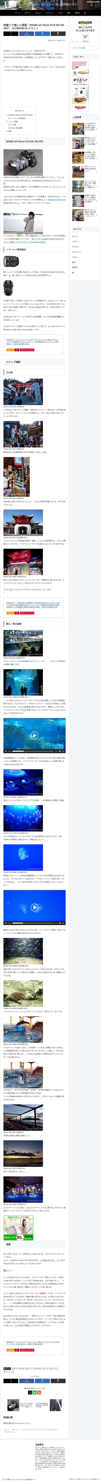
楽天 (17, 350)
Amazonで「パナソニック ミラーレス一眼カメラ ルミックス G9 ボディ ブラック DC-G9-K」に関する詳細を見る (33, 1343)
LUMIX (22, 1368)
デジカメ (8, 1368)
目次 (17, 111)
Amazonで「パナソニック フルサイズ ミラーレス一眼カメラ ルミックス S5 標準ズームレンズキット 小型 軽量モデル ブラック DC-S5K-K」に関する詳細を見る (32, 342)
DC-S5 (16, 1368)
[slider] (33, 751)
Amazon (10, 350)
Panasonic (39, 1368)
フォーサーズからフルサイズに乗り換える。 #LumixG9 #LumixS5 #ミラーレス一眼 (33, 180)
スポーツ (75, 241)
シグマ (47, 1368)
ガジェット (76, 252)
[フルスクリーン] (63, 751)
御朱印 (75, 267)
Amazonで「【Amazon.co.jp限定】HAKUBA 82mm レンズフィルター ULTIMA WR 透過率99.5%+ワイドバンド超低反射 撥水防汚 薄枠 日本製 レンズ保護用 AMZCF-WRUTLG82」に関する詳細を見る (33, 605)
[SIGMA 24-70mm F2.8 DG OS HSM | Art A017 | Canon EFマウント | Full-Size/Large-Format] (34, 261)
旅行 (74, 262)
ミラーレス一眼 (10, 1371)
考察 (9, 131)
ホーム (75, 236)
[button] (58, 33)
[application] (34, 735)
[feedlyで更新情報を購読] (34, 1392)
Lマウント (30, 1368)
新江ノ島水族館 (17, 128)
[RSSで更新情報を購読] (39, 1392)
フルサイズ (55, 1368)
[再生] (6, 751)
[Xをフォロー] (30, 1392)
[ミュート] (60, 751)
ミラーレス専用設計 (19, 118)
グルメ (75, 257)
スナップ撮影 (13, 121)
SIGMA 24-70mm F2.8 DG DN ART (20, 115)
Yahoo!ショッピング (27, 350)
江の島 (14, 125)
